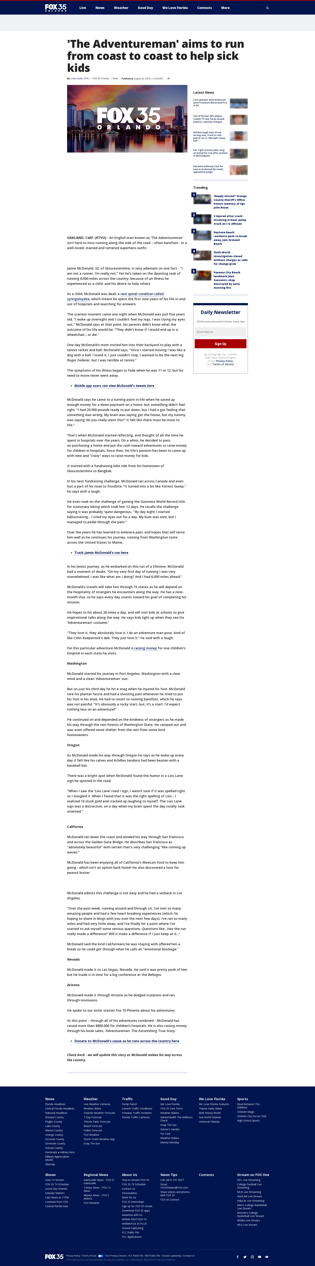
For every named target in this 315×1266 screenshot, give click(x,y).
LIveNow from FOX (56, 1201)
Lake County (52, 1126)
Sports (242, 1099)
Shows (50, 1175)
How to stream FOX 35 (135, 1180)
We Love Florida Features (214, 1104)
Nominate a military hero (60, 1152)
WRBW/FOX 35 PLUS (134, 1223)
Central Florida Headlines (60, 1108)
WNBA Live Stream (248, 1220)
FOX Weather (91, 1134)
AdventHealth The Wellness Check (176, 1118)
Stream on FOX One (253, 1175)
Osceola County (54, 1139)
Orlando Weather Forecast (99, 1113)
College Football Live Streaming (249, 1186)
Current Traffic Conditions (137, 1108)
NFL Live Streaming (248, 1180)
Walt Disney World (210, 1113)
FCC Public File (130, 1232)
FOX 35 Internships (133, 1201)
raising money (145, 648)
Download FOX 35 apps (136, 1210)
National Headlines (56, 1113)
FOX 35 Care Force (171, 1108)
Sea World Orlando (210, 1117)
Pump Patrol (129, 1104)
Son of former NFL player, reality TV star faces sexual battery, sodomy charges (208, 118)
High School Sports (248, 1120)
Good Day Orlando (56, 1188)
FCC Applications (132, 1236)
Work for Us (129, 1197)
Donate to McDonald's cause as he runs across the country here (127, 1041)
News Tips (168, 1175)
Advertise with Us (132, 1215)
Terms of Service (223, 364)
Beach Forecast (93, 1126)
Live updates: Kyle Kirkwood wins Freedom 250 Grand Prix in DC (210, 102)
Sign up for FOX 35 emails (137, 1206)
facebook (238, 1257)
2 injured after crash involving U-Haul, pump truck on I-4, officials (230, 219)
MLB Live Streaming (249, 1192)
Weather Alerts (92, 1108)
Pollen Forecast (93, 1130)
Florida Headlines (55, 1104)
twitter (245, 1257)
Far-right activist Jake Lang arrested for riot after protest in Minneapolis (210, 152)
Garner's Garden (170, 1129)
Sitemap (50, 1164)
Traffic (127, 1099)
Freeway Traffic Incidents (137, 1113)
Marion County (54, 1130)
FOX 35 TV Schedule (57, 1184)
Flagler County (53, 1121)
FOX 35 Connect (170, 1199)
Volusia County (54, 1148)
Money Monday (169, 1142)
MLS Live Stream (247, 1224)
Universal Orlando (209, 1121)
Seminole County (55, 1143)
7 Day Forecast (93, 1117)
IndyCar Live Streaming (250, 1200)
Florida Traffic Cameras (136, 1117)
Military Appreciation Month (57, 1158)
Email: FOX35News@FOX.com (174, 1186)
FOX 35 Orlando (101, 78)
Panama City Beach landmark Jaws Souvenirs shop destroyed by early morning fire (227, 280)
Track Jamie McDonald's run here (101, 552)
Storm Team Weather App (99, 1139)
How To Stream (54, 1180)
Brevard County (54, 1117)
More (225, 8)
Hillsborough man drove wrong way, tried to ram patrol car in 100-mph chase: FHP (209, 137)
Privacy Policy (224, 361)
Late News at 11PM (57, 1197)
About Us (129, 1175)
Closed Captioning (132, 1228)
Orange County (54, 1134)
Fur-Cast (165, 1133)
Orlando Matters (55, 1193)
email (267, 1257)
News (115, 78)
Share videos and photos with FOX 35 (175, 1193)
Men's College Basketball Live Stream (252, 1206)
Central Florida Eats (56, 1206)
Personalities (129, 1193)
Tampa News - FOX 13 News (97, 1189)
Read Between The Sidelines (248, 1105)
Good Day (168, 1099)
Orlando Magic (245, 1111)
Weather (91, 1099)
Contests (206, 1175)
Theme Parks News (210, 1108)
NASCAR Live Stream (249, 1196)
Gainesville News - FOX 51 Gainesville (99, 1181)
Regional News (96, 1175)
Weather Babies (169, 1113)
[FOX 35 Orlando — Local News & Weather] (57, 7)
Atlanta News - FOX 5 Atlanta (96, 1196)
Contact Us (128, 1188)
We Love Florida (170, 1104)
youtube (259, 1257)
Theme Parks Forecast (97, 1121)
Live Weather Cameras (97, 1104)
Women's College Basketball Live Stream (250, 1214)
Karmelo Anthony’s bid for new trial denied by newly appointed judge (208, 169)
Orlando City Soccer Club (251, 1116)
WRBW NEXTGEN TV (134, 1219)
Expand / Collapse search (267, 8)
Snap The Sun (92, 1143)
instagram (252, 1257)
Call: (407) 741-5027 (172, 1180)
